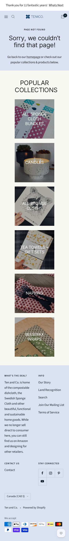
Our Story (44, 382)
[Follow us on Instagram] (51, 473)
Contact (9, 470)
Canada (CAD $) (16, 496)
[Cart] (63, 16)
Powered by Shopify (34, 508)
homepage (33, 57)
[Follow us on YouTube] (42, 481)
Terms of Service (48, 412)
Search (42, 397)
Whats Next (56, 5)
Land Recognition (49, 390)
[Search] (13, 16)
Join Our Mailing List (51, 405)
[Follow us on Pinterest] (59, 473)
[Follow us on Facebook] (42, 473)
